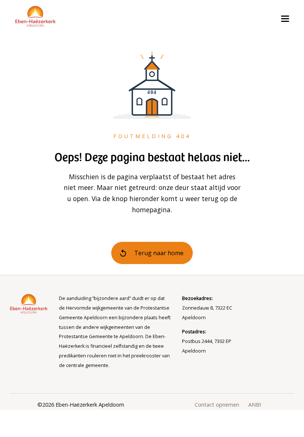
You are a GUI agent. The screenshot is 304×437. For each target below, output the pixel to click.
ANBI (254, 404)
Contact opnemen (217, 404)
